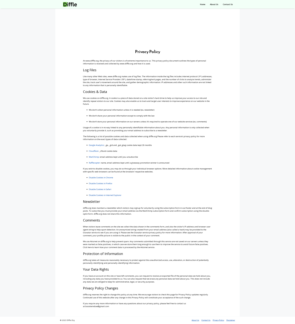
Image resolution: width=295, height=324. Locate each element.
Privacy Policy (218, 320)
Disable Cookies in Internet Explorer (105, 195)
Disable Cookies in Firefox (100, 183)
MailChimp (94, 157)
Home (202, 4)
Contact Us (228, 4)
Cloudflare (93, 151)
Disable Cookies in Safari (100, 189)
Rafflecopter (94, 162)
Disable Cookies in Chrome (101, 177)
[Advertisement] (147, 31)
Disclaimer (230, 320)
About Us (214, 4)
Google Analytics (96, 145)
